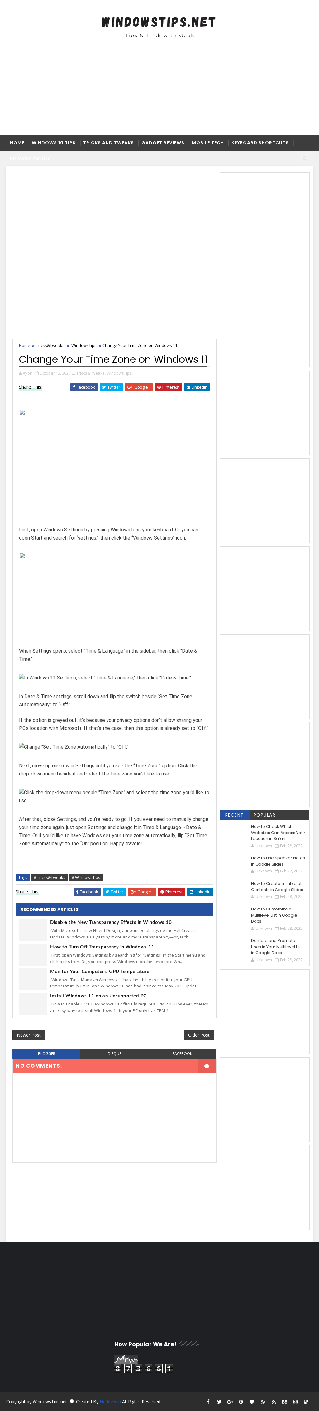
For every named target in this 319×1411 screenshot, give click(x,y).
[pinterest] (241, 1401)
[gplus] (230, 1401)
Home (17, 143)
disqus (114, 1053)
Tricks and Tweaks (108, 143)
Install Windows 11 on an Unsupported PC (98, 996)
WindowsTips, (120, 373)
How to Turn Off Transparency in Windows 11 (102, 947)
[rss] (274, 1401)
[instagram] (295, 1401)
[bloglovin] (252, 1401)
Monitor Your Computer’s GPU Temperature (100, 971)
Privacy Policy (30, 158)
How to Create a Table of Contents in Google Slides (277, 887)
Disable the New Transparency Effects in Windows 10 (111, 922)
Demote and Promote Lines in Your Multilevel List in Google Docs (276, 947)
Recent (234, 815)
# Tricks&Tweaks (49, 877)
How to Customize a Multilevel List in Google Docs (274, 915)
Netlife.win (111, 1401)
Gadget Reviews (162, 143)
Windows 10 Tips (54, 143)
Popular (265, 815)
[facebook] (208, 1401)
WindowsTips (84, 345)
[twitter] (219, 1401)
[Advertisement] (159, 91)
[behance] (284, 1401)
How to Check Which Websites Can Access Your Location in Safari (278, 832)
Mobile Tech (208, 143)
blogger (46, 1053)
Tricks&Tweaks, (91, 373)
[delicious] (306, 1401)
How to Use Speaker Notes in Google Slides (278, 861)
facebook (182, 1053)
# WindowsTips (86, 877)
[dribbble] (263, 1401)
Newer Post (29, 1035)
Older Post (199, 1035)
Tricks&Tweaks (50, 345)
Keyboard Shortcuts (260, 143)
